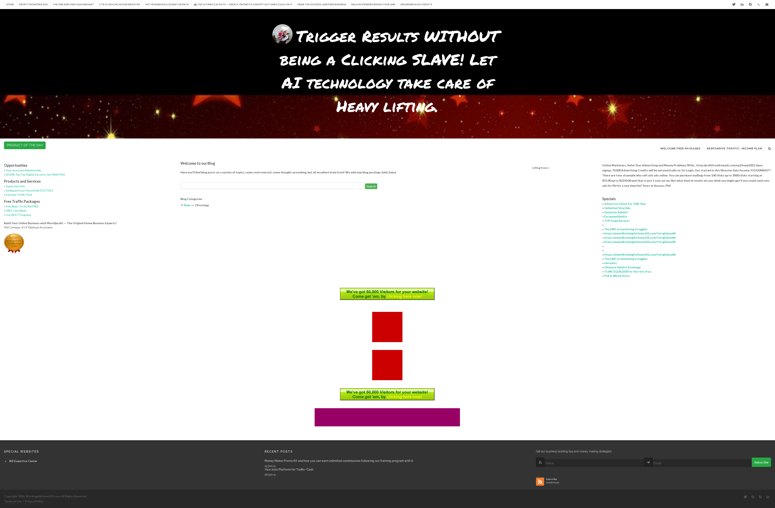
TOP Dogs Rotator (617, 220)
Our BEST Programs (18, 215)
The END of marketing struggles (625, 229)
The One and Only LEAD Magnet (73, 4)
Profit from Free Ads (33, 4)
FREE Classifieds (16, 210)
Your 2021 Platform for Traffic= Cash (289, 469)
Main (187, 205)
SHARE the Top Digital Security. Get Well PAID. (36, 174)
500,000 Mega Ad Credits (416, 4)
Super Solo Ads (15, 186)
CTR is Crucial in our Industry (119, 4)
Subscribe (761, 462)
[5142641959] (759, 4)
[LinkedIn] (742, 4)
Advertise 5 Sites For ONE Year (625, 203)
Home (10, 4)
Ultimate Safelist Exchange (622, 267)
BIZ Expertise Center (23, 461)
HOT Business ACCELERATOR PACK (167, 4)
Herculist (610, 263)
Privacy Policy (34, 501)
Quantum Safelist (616, 212)
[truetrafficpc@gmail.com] (767, 4)
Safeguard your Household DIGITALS (29, 190)
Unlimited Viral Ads (617, 208)
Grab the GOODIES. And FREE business (321, 4)
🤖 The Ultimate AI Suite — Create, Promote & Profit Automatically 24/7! (243, 4)
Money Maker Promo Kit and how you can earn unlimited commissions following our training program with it (339, 460)
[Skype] (750, 4)
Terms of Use (13, 501)
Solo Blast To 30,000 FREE (22, 206)
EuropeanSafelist (615, 216)
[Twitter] (734, 4)
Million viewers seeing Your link (373, 4)
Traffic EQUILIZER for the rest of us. (628, 271)
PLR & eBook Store (617, 275)
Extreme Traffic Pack (19, 194)
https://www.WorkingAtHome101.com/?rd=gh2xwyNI (640, 233)
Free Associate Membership (23, 170)
